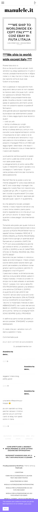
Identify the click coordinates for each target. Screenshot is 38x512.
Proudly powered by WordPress (13, 466)
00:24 (5, 426)
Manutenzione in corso (19, 481)
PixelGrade (18, 468)
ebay (28, 436)
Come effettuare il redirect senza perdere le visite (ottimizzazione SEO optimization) (19, 448)
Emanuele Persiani (26, 43)
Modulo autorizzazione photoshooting (19, 484)
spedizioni (29, 438)
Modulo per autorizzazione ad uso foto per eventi (19, 489)
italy (33, 436)
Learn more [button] (27, 504)
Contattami (19, 472)
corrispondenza (19, 436)
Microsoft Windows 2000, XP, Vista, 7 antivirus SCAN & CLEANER (19, 456)
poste (18, 438)
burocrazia (8, 436)
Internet (13, 43)
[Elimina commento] (7, 361)
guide (9, 43)
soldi (17, 43)
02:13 (5, 361)
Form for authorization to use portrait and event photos (19, 477)
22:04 (5, 386)
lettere (8, 438)
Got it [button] (5, 508)
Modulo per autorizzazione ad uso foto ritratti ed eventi (19, 494)
